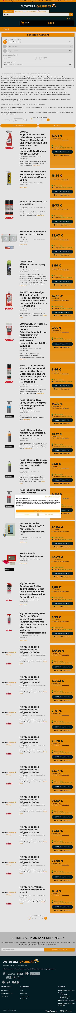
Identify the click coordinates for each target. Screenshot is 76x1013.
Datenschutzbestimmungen (52, 497)
